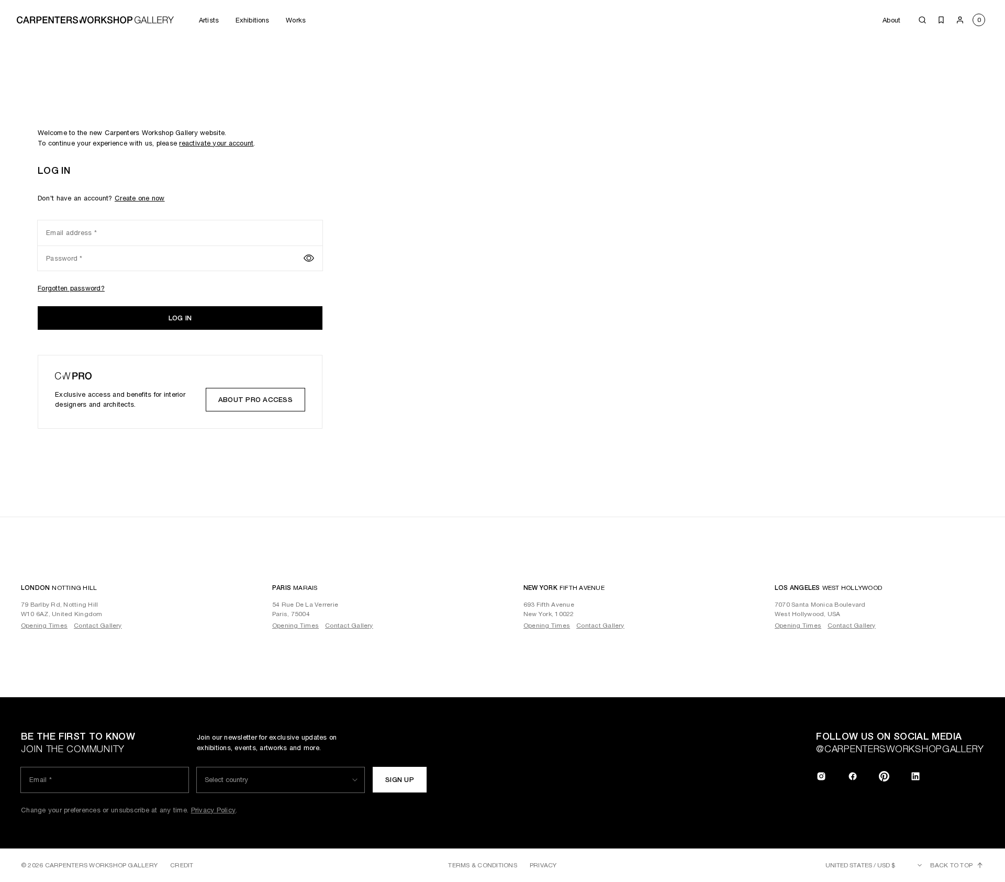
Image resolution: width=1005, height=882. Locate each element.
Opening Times (44, 625)
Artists (209, 20)
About (891, 20)
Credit (181, 865)
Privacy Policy (213, 810)
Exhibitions (252, 20)
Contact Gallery (98, 625)
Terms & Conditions (482, 865)
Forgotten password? (71, 288)
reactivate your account (216, 143)
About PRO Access (255, 400)
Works (296, 20)
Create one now (140, 198)
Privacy (543, 865)
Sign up (399, 780)
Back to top (951, 865)
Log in (180, 318)
